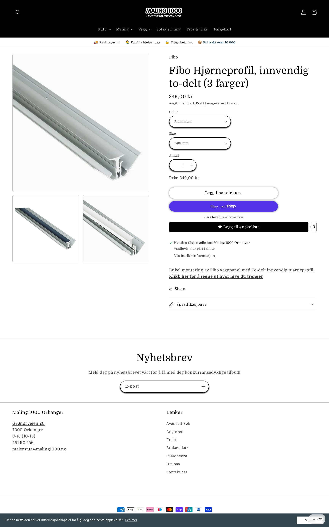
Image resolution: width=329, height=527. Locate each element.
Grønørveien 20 (28, 423)
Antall (174, 155)
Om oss (173, 464)
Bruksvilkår (177, 448)
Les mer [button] (131, 520)
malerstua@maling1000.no (39, 449)
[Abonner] (203, 387)
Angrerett (175, 432)
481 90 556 (23, 442)
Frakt (200, 103)
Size (172, 133)
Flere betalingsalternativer (223, 217)
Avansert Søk (178, 423)
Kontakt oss (177, 472)
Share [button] (180, 289)
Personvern (176, 456)
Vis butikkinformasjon (194, 256)
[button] (17, 12)
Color (173, 112)
